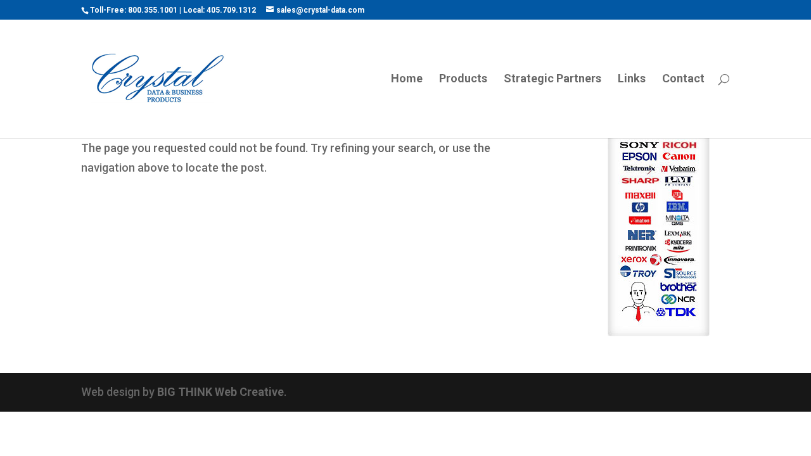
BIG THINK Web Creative (220, 391)
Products (463, 79)
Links (632, 79)
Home (407, 79)
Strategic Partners (552, 79)
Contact (683, 79)
